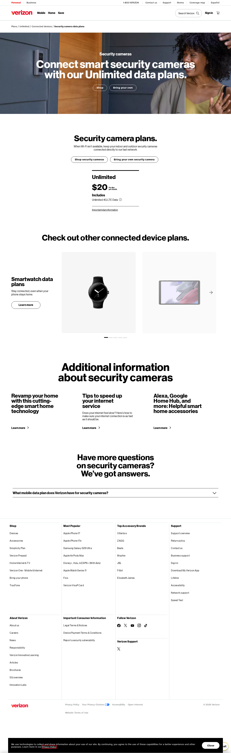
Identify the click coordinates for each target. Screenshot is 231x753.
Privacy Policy (72, 704)
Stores (180, 2)
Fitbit (120, 570)
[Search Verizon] (188, 13)
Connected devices (42, 26)
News (13, 640)
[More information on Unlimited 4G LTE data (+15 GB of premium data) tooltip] (120, 199)
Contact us (151, 2)
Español (215, 2)
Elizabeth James (126, 577)
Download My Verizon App (185, 570)
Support (167, 2)
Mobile (41, 12)
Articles (14, 662)
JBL (119, 563)
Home (51, 12)
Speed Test (177, 600)
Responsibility (17, 647)
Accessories (16, 540)
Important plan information (105, 209)
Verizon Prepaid (18, 555)
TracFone (15, 585)
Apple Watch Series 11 (75, 570)
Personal (16, 2)
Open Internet (135, 704)
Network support (180, 592)
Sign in (174, 563)
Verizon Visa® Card (73, 585)
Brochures (15, 670)
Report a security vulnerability (79, 640)
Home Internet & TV (20, 563)
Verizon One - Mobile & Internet (26, 570)
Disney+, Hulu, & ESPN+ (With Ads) (82, 563)
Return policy (178, 540)
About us (14, 625)
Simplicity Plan (17, 548)
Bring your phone (19, 577)
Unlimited (24, 26)
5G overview (16, 677)
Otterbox (122, 533)
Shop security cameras (89, 159)
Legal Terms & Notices (75, 625)
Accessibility (178, 585)
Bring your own (123, 87)
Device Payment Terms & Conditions (82, 632)
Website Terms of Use (76, 712)
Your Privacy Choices (93, 704)
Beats (120, 548)
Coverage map (197, 2)
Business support (180, 555)
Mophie (121, 555)
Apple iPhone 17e (72, 540)
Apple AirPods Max (73, 555)
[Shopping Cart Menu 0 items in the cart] (218, 13)
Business (31, 2)
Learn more (26, 304)
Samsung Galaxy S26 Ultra (77, 548)
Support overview (180, 533)
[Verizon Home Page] (21, 12)
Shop (100, 87)
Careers (14, 632)
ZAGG (120, 540)
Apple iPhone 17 (71, 533)
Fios (65, 577)
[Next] (211, 292)
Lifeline (175, 577)
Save (61, 12)
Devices (14, 533)
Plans (14, 26)
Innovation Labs (18, 684)
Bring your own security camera (134, 159)
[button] (115, 492)
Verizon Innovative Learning (24, 655)
